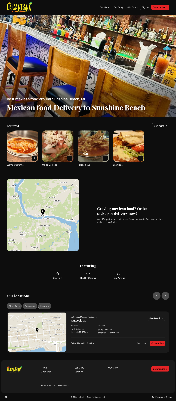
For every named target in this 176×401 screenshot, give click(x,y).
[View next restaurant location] (165, 296)
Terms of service (48, 385)
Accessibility (63, 385)
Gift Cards (132, 7)
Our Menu (105, 7)
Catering (79, 371)
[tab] (14, 306)
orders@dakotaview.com (108, 333)
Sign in (145, 7)
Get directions (156, 318)
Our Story (118, 7)
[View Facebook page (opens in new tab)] (5, 397)
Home (44, 367)
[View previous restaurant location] (156, 296)
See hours (141, 343)
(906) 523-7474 (105, 329)
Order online (157, 343)
